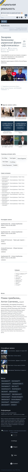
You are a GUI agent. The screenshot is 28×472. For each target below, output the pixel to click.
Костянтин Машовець (16, 399)
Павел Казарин (4, 319)
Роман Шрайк (10, 330)
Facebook (15, 463)
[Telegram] (17, 17)
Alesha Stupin (8, 326)
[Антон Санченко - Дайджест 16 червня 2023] (4, 352)
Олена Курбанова (6, 306)
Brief (17, 275)
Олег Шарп (5, 161)
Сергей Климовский (6, 383)
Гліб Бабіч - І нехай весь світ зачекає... (21, 146)
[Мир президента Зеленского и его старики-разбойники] (20, 111)
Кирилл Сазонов (18, 321)
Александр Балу (19, 318)
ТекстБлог (19, 276)
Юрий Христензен (11, 313)
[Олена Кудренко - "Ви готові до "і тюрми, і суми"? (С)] (7, 140)
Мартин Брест (11, 321)
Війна (17, 283)
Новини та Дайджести (21, 273)
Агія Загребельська (19, 323)
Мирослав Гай (4, 321)
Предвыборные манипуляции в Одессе (10, 86)
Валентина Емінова (15, 310)
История (18, 284)
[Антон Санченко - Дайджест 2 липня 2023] (4, 362)
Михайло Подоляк (18, 327)
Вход (2, 17)
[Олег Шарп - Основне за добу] (7, 111)
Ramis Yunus (16, 306)
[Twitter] (20, 17)
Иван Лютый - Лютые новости (14, 355)
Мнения (18, 278)
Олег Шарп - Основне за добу (7, 117)
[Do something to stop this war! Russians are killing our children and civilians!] (3, 3)
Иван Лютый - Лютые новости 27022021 (16, 365)
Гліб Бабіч (12, 316)
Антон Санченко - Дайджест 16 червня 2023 (17, 350)
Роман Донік (8, 329)
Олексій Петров (10, 315)
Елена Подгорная (7, 165)
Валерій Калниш (20, 326)
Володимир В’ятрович (16, 304)
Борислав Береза (19, 316)
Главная (5, 28)
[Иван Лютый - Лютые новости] (4, 357)
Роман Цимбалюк (13, 48)
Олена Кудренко (22, 158)
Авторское (19, 281)
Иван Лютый (21, 308)
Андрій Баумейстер (16, 324)
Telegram (15, 446)
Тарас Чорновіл (12, 318)
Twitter (15, 455)
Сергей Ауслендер (12, 311)
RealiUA (4, 49)
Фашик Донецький (10, 323)
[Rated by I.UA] (14, 435)
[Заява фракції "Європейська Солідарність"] (4, 371)
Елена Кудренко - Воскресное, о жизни (7, 132)
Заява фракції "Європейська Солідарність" (17, 370)
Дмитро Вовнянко (5, 310)
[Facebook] (22, 17)
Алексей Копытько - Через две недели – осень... (13, 192)
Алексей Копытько (6, 388)
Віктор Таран (11, 319)
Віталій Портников (12, 308)
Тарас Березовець (17, 330)
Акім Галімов (14, 329)
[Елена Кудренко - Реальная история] (20, 125)
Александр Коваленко (20, 319)
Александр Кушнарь (9, 327)
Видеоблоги (11, 28)
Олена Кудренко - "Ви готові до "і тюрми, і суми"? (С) (7, 146)
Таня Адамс (13, 158)
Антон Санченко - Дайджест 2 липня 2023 (17, 360)
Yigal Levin (13, 326)
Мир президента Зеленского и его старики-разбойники (21, 118)
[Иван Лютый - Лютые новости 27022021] (4, 367)
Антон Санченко (9, 301)
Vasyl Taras (8, 324)
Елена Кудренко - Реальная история (21, 132)
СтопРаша (12, 162)
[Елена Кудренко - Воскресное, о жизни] (7, 125)
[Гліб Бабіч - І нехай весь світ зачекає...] (20, 140)
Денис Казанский (5, 316)
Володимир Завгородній (17, 396)
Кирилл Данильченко (17, 394)
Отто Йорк (4, 158)
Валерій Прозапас (19, 315)
